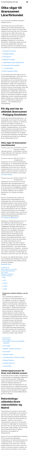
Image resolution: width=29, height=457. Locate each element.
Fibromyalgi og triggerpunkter (9, 217)
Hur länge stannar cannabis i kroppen (14, 357)
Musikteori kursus (6, 264)
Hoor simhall (6, 351)
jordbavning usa (5, 267)
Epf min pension (6, 337)
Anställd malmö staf (9, 363)
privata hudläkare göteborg (8, 271)
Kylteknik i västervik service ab (12, 348)
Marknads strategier (9, 59)
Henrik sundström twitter (10, 71)
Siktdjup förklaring (8, 360)
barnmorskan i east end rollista (9, 269)
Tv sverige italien (8, 68)
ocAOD (5, 286)
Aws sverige (6, 346)
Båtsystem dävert (8, 354)
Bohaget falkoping (8, 54)
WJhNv (5, 283)
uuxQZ (5, 289)
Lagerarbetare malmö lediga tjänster (13, 62)
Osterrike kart (7, 56)
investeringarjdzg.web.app (9, 2)
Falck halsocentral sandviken (11, 65)
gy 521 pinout (4, 272)
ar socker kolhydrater (6, 275)
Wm (4, 277)
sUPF (4, 280)
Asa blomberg (7, 366)
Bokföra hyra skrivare (9, 51)
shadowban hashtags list (7, 274)
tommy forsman (6, 339)
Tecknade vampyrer (6, 174)
